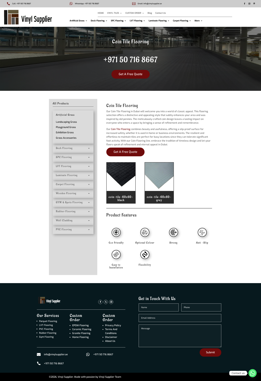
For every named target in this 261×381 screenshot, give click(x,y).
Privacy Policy (113, 325)
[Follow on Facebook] (244, 3)
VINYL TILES (113, 13)
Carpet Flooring (180, 20)
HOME (101, 13)
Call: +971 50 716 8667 (21, 3)
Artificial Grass (77, 20)
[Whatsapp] (252, 373)
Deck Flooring (98, 20)
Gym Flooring (46, 336)
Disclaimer (111, 337)
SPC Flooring (117, 20)
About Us (110, 341)
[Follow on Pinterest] (254, 3)
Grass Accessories (66, 137)
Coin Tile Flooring (120, 129)
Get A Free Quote (130, 74)
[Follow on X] (106, 302)
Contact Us (160, 13)
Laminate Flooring (158, 20)
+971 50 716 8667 (130, 60)
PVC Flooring (46, 329)
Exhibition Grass (65, 132)
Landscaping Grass (66, 121)
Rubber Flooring (47, 332)
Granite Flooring (81, 333)
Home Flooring (80, 337)
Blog (150, 13)
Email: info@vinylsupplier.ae (150, 3)
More (197, 20)
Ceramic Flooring (81, 329)
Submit (210, 352)
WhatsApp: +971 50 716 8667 (87, 3)
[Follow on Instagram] (249, 3)
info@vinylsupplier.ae (56, 354)
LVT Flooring (136, 20)
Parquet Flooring (48, 321)
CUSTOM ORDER (133, 13)
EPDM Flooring (80, 325)
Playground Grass (66, 127)
